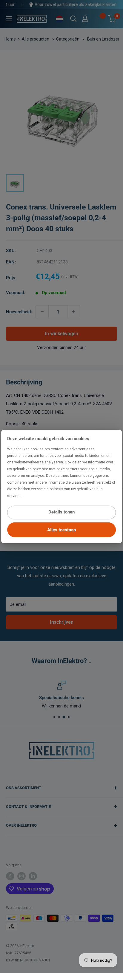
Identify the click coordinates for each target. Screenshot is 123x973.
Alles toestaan (61, 530)
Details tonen (61, 512)
